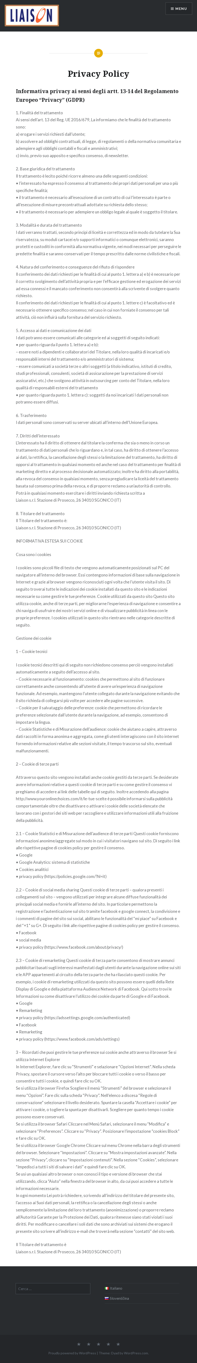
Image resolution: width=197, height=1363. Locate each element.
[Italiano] (118, 1344)
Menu (181, 8)
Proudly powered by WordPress (72, 1353)
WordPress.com (136, 1353)
